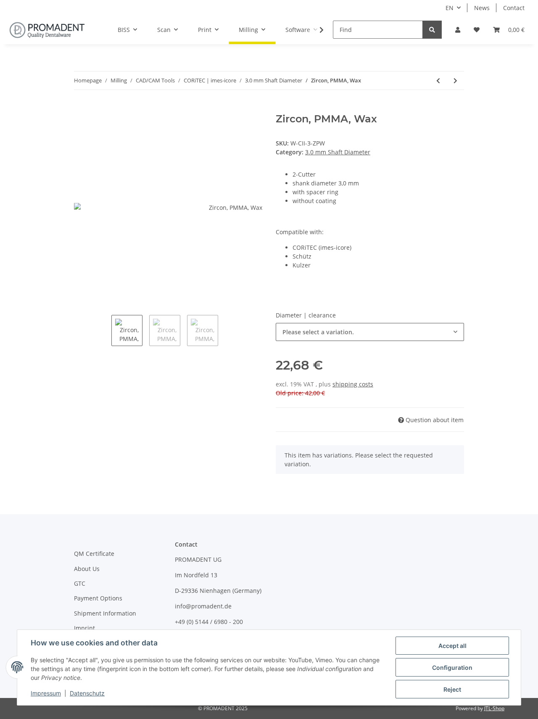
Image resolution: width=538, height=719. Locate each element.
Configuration (452, 667)
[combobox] (370, 332)
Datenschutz (87, 693)
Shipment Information (105, 613)
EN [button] (450, 8)
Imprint (84, 628)
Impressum (46, 693)
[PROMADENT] (47, 30)
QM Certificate (94, 554)
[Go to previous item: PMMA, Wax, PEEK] (438, 80)
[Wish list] (476, 29)
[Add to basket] (80, 108)
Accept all (452, 645)
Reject (452, 689)
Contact (514, 8)
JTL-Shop (494, 708)
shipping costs (352, 384)
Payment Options (98, 598)
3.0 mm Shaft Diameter (337, 152)
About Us (87, 569)
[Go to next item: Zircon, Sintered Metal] (455, 80)
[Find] (432, 30)
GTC (79, 583)
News (482, 8)
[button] (457, 29)
